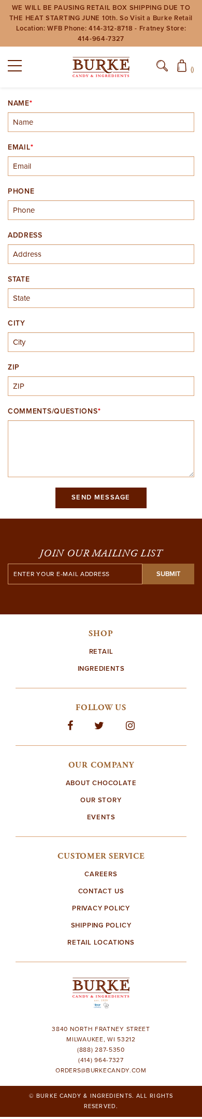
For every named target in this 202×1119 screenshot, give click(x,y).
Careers (100, 874)
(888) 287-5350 (101, 1049)
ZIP (14, 367)
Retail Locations (100, 942)
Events (101, 817)
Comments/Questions (53, 411)
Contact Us (101, 891)
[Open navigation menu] (18, 68)
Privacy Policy (101, 908)
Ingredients (101, 669)
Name (19, 103)
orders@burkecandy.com (101, 1070)
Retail (101, 651)
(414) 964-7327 (101, 1060)
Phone (21, 191)
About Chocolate (101, 783)
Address (25, 235)
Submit (168, 574)
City (16, 323)
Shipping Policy (101, 925)
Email (19, 147)
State (19, 279)
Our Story (100, 800)
